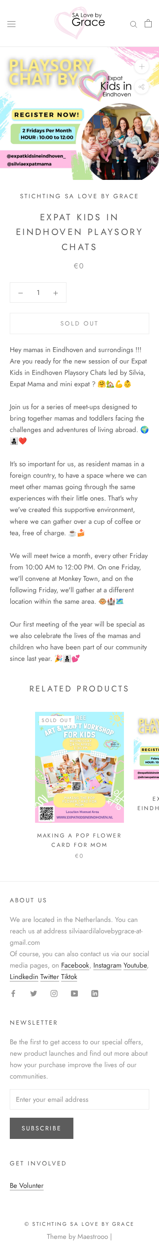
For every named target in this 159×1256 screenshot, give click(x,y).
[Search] (133, 23)
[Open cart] (148, 23)
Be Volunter (27, 1185)
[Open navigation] (11, 23)
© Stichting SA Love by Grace (79, 1224)
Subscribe (42, 1128)
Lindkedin (24, 976)
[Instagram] (54, 992)
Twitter (49, 976)
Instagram (107, 965)
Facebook (75, 965)
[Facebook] (13, 992)
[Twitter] (33, 992)
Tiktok (69, 976)
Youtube (135, 965)
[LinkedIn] (94, 992)
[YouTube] (74, 992)
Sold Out (79, 323)
